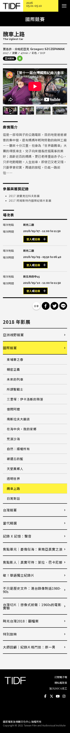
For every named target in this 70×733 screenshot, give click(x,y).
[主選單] (64, 6)
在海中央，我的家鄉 (22, 429)
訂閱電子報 (60, 677)
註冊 (37, 239)
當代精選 (10, 523)
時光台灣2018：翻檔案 (21, 621)
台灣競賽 (10, 510)
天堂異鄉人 (15, 468)
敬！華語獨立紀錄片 (18, 575)
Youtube (58, 696)
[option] (35, 86)
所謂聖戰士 (15, 389)
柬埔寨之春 (15, 359)
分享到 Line (63, 306)
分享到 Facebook (46, 306)
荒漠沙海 (13, 438)
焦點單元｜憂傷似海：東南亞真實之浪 (32, 549)
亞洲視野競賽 (13, 334)
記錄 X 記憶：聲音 (17, 536)
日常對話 (13, 498)
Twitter (51, 696)
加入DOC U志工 (58, 688)
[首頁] (12, 6)
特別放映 (10, 634)
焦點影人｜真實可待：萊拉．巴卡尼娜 (32, 562)
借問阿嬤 (13, 409)
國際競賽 (10, 347)
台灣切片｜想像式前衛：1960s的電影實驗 (32, 606)
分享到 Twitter (54, 306)
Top (63, 711)
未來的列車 (15, 379)
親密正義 (13, 369)
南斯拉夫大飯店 (18, 419)
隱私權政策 (60, 683)
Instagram (64, 696)
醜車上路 (13, 488)
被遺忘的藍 (15, 458)
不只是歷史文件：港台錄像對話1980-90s (32, 590)
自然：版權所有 (18, 448)
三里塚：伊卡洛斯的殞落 (25, 399)
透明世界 (13, 478)
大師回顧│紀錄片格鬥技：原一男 (29, 647)
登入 (29, 239)
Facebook (45, 696)
